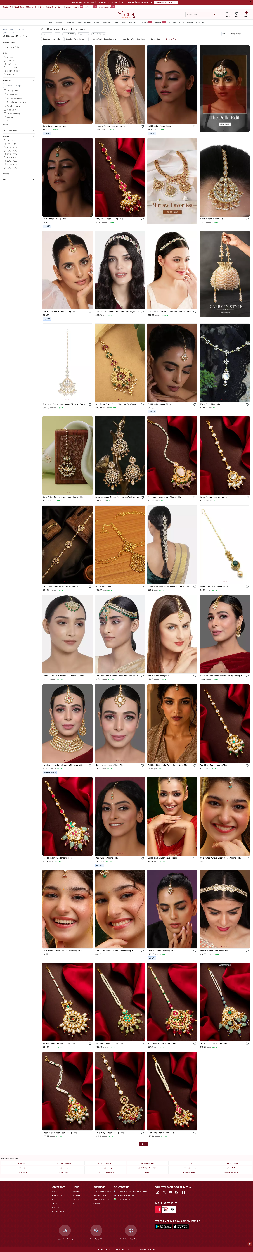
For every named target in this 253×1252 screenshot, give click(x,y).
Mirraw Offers (58, 1211)
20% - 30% (12, 147)
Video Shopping (106, 7)
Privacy (55, 1207)
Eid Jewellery (12, 94)
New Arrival (47, 34)
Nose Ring (22, 1163)
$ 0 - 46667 (12, 74)
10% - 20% (12, 144)
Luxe (181, 22)
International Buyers (102, 1191)
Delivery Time (9, 42)
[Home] (126, 14)
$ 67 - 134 (11, 64)
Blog (54, 1199)
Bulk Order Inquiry (74, 7)
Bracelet (22, 1168)
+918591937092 (124, 1199)
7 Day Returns (19, 7)
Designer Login (99, 1195)
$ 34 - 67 (11, 61)
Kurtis (96, 22)
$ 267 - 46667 (13, 71)
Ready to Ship (13, 47)
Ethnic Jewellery (189, 1168)
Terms (55, 1203)
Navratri (146, 22)
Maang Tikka (12, 90)
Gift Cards (90, 7)
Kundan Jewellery (14, 98)
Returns (76, 1199)
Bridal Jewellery (13, 110)
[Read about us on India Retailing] (165, 1209)
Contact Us (7, 7)
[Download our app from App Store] (181, 1226)
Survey (60, 7)
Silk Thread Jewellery (64, 1163)
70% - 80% (12, 164)
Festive (160, 22)
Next (143, 1144)
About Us (56, 1191)
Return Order (51, 7)
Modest (172, 22)
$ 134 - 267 (12, 67)
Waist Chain (64, 1172)
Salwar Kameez (84, 22)
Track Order (39, 7)
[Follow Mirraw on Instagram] (177, 1192)
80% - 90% (12, 168)
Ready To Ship (83, 34)
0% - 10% (11, 140)
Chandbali (231, 1168)
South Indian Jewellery (16, 102)
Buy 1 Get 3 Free (99, 34)
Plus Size (200, 22)
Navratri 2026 (69, 34)
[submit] (215, 14)
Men (116, 22)
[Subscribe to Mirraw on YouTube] (170, 1192)
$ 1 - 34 (10, 57)
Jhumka (189, 1163)
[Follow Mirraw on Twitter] (164, 1192)
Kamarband (22, 1172)
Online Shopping (231, 1163)
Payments (77, 1191)
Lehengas (69, 22)
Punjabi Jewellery (14, 106)
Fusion (190, 22)
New (50, 22)
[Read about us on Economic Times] (158, 1209)
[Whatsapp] (158, 1192)
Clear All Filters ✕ (172, 39)
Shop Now (69, 119)
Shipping (77, 1195)
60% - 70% (12, 161)
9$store (10, 117)
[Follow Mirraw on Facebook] (183, 1192)
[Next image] (89, 84)
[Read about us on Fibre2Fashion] (172, 1209)
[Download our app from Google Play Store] (163, 1226)
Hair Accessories (147, 1163)
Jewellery (107, 22)
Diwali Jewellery (13, 113)
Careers (96, 1203)
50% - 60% (12, 157)
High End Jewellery (106, 1172)
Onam (57, 34)
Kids (124, 22)
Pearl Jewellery (105, 1168)
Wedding (133, 22)
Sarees (59, 22)
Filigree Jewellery (189, 1172)
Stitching (29, 7)
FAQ (75, 1203)
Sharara (147, 1172)
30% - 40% (12, 150)
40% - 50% (12, 154)
